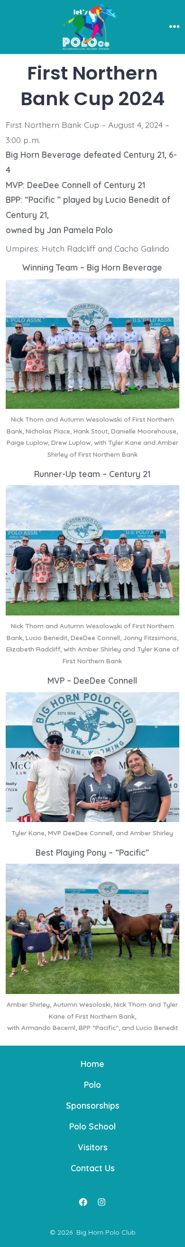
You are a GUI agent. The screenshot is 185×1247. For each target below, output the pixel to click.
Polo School (92, 1126)
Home (92, 1063)
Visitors (93, 1147)
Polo (92, 1084)
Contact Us (93, 1168)
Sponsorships (93, 1105)
